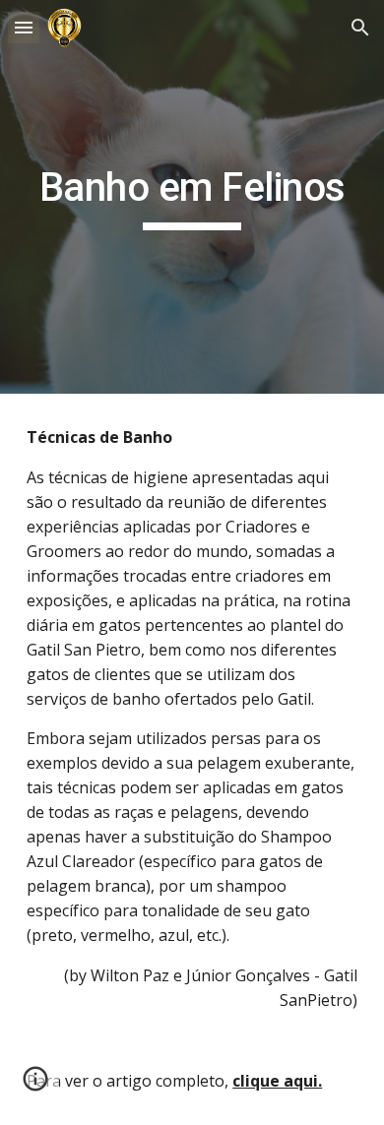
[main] (192, 197)
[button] (23, 27)
